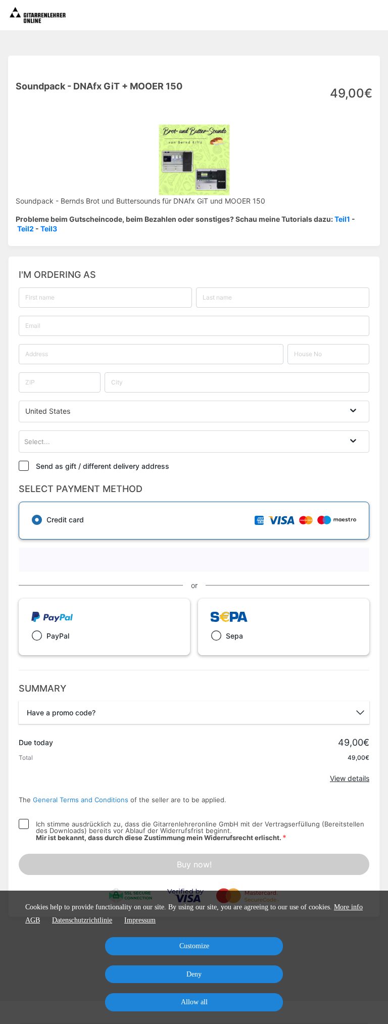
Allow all (194, 1002)
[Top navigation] (373, 15)
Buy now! (194, 864)
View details (349, 778)
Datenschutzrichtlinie (82, 920)
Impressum (140, 920)
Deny (194, 974)
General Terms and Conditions (80, 800)
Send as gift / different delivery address (102, 466)
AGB (32, 920)
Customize (194, 946)
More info (348, 907)
